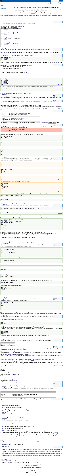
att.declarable (40, 449)
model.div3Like (53, 451)
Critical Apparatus (5, 39)
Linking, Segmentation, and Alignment (7, 42)
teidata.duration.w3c (3, 410)
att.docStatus (50, 449)
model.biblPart (28, 352)
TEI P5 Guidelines (2, 460)
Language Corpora (25, 72)
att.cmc (28, 449)
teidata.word (5, 431)
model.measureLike (13, 354)
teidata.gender (3, 428)
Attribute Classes (55, 346)
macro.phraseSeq (18, 455)
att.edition (61, 449)
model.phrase (9, 374)
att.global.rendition (39, 122)
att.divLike (24, 106)
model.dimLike (44, 451)
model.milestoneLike (20, 453)
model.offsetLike (51, 453)
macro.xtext (29, 455)
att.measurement (34, 408)
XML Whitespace (56, 298)
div (57, 352)
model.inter (15, 374)
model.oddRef (48, 453)
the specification (4, 464)
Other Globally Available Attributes (52, 123)
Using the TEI (38, 7)
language (15, 203)
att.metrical (37, 106)
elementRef (12, 264)
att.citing (27, 449)
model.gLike (1, 359)
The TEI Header (40, 12)
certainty (19, 408)
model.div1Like (47, 451)
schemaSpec (4, 52)
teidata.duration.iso (41, 455)
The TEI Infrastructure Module (56, 382)
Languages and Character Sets (8, 460)
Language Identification (31, 202)
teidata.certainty (35, 455)
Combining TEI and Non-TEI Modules (26, 93)
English (25, 465)
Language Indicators (56, 124)
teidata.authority (32, 455)
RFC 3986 (31, 313)
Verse (4, 33)
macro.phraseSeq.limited (4, 387)
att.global (32, 108)
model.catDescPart (3, 451)
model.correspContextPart (24, 451)
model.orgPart (54, 453)
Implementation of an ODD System (31, 15)
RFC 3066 (26, 114)
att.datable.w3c (35, 449)
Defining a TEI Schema (56, 21)
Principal (54, 50)
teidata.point (3, 419)
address (4, 326)
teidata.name (5, 435)
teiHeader (18, 159)
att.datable (33, 449)
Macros (55, 95)
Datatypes (56, 434)
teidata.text (3, 426)
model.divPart (25, 352)
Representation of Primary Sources (7, 38)
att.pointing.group (35, 105)
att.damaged (30, 449)
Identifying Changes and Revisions (11, 345)
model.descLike (35, 451)
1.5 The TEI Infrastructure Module (3, 8)
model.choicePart (10, 451)
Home (28, 470)
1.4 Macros (1, 7)
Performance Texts (5, 34)
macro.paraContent (3, 385)
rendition (2, 217)
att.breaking (15, 449)
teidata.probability (3, 405)
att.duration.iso (53, 449)
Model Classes (55, 100)
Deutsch (27, 465)
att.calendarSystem (21, 449)
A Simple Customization (56, 64)
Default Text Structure (33, 13)
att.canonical (38, 101)
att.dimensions (45, 449)
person (10, 431)
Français (33, 465)
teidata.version (3, 421)
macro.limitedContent (4, 386)
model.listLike (12, 453)
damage (16, 408)
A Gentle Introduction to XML (33, 49)
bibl (10, 246)
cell (50, 408)
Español (29, 465)
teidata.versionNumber (4, 422)
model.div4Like (56, 451)
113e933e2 (33, 467)
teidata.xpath (3, 423)
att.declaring (43, 449)
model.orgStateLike (57, 453)
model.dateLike (9, 354)
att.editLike (59, 449)
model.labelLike (3, 453)
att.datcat (38, 449)
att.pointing (21, 105)
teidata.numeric (23, 408)
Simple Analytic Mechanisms (7, 43)
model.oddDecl (45, 453)
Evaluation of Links (56, 244)
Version (24, 467)
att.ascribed (9, 449)
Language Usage (26, 203)
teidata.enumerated (55, 439)
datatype (38, 441)
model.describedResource (40, 451)
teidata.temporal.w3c (3, 411)
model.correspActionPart (19, 451)
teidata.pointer (3, 420)
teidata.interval (55, 455)
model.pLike (12, 374)
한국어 (36, 465)
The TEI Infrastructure (6, 29)
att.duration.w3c (56, 449)
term (13, 193)
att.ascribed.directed (12, 449)
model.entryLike (2, 369)
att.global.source (47, 122)
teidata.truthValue (3, 412)
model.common (15, 451)
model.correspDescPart (29, 451)
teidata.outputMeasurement (4, 418)
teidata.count (3, 407)
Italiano (31, 465)
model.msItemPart (24, 453)
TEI (11, 72)
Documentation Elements (13, 52)
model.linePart (10, 453)
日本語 (34, 465)
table (52, 408)
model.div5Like (58, 451)
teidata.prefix (3, 430)
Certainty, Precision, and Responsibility (9, 279)
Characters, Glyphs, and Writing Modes (7, 32)
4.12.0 (25, 467)
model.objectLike (42, 453)
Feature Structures (6, 44)
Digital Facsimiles (9, 344)
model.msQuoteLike (28, 453)
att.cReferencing (17, 449)
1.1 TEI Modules (1, 5)
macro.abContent (6, 455)
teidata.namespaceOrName (4, 417)
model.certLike (6, 451)
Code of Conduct (31, 470)
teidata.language (58, 455)
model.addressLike (5, 354)
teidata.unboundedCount (4, 444)
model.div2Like (50, 451)
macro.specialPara (3, 388)
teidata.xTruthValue (3, 413)
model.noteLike (38, 453)
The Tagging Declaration (9, 217)
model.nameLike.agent (35, 453)
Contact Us (34, 470)
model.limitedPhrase (6, 453)
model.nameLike (17, 354)
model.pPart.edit (32, 360)
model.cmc (13, 451)
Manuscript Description (6, 37)
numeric (40, 408)
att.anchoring (6, 449)
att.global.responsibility (43, 122)
